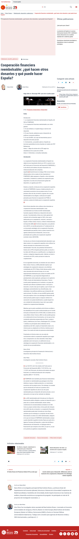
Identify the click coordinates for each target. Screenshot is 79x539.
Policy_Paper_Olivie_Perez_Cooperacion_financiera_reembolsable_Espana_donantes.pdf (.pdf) (68, 96)
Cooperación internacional (29, 437)
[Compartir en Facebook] (58, 82)
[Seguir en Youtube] (76, 534)
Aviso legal (33, 530)
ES (42, 7)
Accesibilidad (43, 534)
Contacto (25, 530)
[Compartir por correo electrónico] (69, 82)
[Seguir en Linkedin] (72, 534)
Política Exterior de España (55, 437)
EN (45, 7)
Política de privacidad (44, 530)
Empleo (51, 534)
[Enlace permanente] (73, 82)
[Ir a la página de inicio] (10, 6)
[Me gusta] (8, 461)
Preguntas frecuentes (32, 534)
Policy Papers (8, 13)
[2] (24, 202)
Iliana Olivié (10, 87)
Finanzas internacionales (42, 437)
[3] (34, 224)
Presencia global (17, 1)
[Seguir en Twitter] (64, 534)
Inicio (2, 13)
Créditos (53, 530)
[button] (71, 7)
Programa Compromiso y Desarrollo (37, 109)
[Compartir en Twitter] (62, 82)
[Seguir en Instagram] (68, 534)
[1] (29, 172)
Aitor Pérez (25, 87)
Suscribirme (63, 107)
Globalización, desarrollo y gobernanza (23, 13)
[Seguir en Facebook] (60, 534)
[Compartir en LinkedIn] (66, 82)
